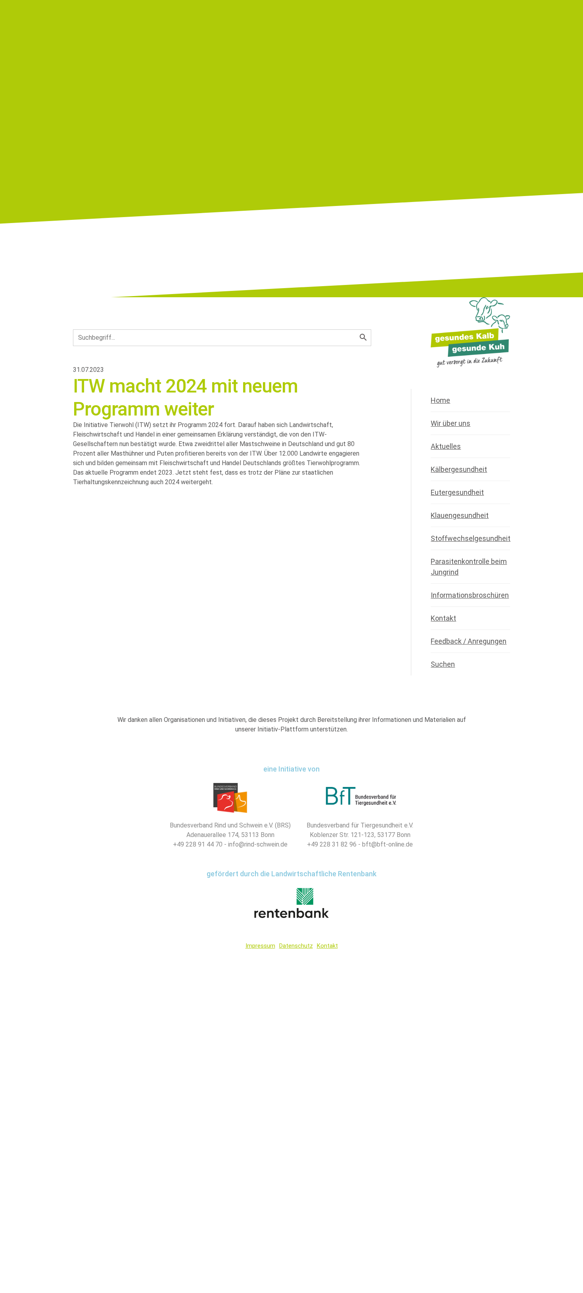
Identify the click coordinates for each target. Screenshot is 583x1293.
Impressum (260, 945)
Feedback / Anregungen (468, 641)
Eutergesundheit (457, 492)
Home (440, 400)
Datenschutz (296, 945)
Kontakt (443, 618)
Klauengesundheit (460, 515)
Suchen (443, 664)
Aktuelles (446, 446)
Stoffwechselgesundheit (470, 538)
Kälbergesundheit (459, 469)
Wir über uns (450, 423)
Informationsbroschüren (470, 595)
